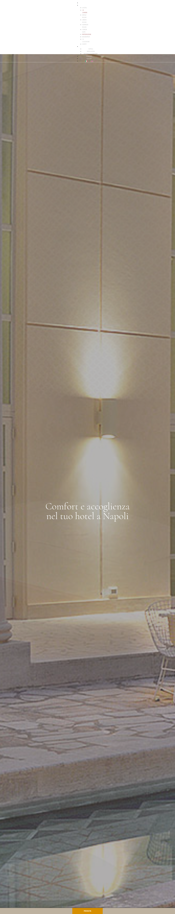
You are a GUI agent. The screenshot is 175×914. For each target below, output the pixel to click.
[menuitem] (89, 3)
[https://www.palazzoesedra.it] (5, 4)
